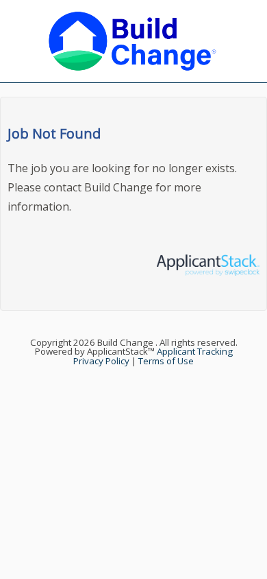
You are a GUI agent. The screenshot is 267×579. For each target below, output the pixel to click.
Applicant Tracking (195, 351)
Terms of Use (166, 361)
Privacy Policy (101, 361)
